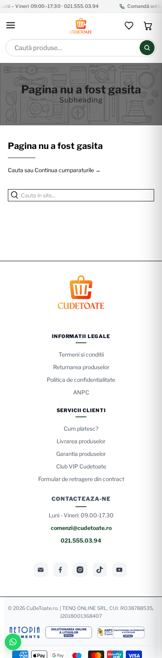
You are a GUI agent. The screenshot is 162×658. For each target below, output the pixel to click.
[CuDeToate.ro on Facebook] (60, 570)
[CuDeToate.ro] (81, 25)
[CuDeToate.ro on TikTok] (100, 570)
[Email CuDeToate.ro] (41, 570)
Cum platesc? (81, 428)
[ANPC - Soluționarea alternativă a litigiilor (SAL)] (121, 632)
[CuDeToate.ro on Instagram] (80, 570)
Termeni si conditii (81, 354)
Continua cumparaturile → (68, 170)
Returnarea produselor (81, 367)
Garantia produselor (81, 453)
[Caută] (147, 47)
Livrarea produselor (81, 441)
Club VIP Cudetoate (81, 466)
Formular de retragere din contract (81, 479)
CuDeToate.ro (41, 608)
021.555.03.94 (81, 540)
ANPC (81, 392)
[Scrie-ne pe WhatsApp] (13, 642)
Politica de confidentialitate (81, 379)
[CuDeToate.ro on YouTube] (119, 570)
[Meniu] (10, 26)
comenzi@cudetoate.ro (81, 527)
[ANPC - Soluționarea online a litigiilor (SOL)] (68, 632)
